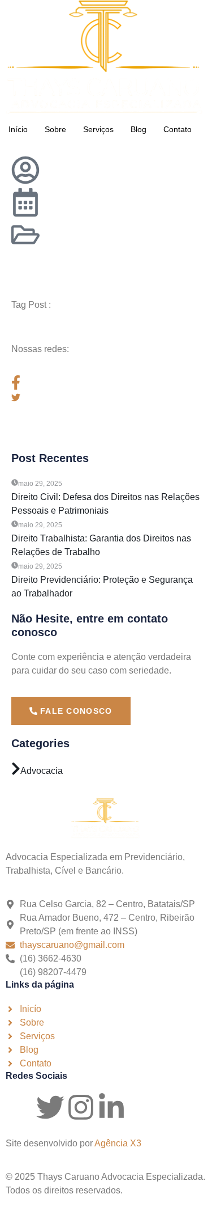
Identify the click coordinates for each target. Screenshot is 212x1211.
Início (18, 129)
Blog (138, 129)
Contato (177, 129)
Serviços (98, 129)
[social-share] (106, 382)
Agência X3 (117, 1143)
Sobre (55, 129)
